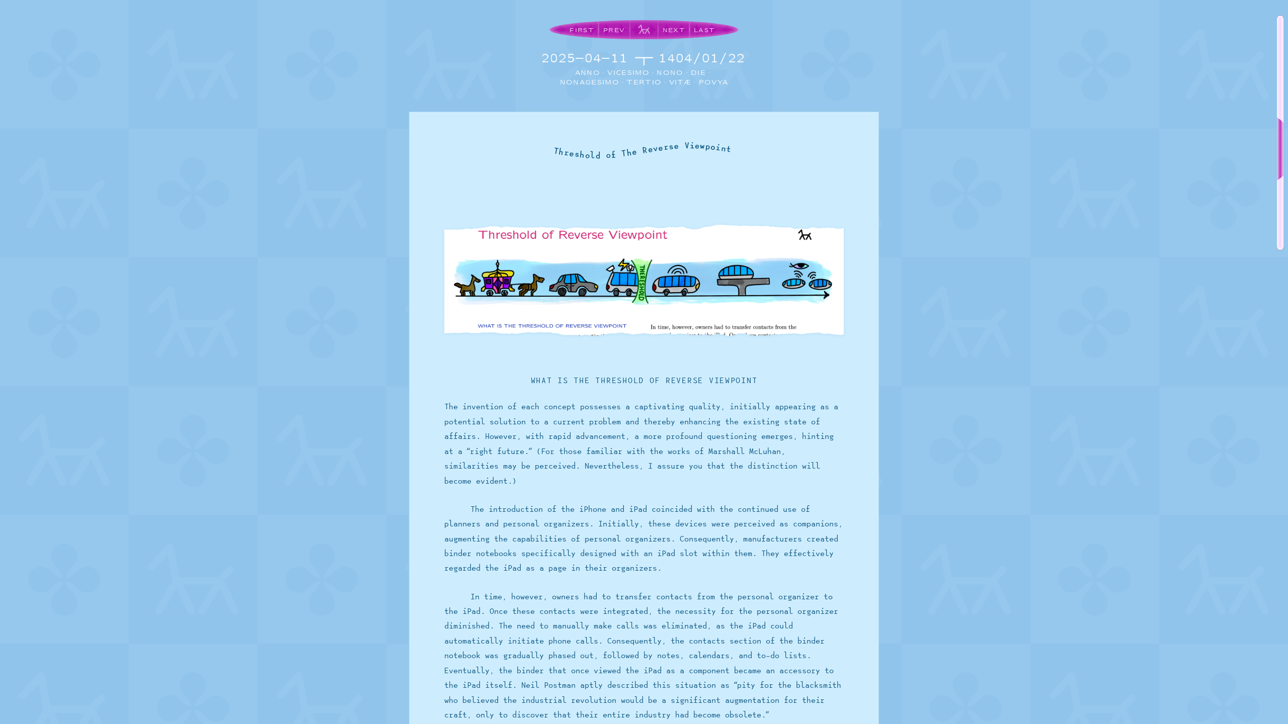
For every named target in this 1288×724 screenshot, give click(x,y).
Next (674, 30)
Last (704, 30)
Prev (614, 30)
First (582, 30)
